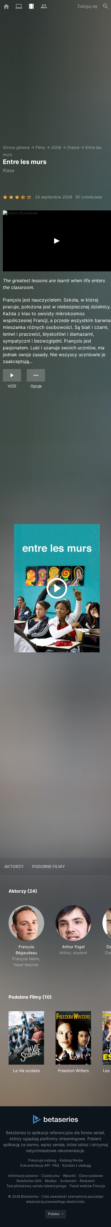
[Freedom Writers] (73, 1038)
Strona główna (16, 147)
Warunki (69, 1175)
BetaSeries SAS (29, 1181)
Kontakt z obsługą (76, 1165)
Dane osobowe (91, 1175)
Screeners (68, 1181)
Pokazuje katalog (42, 1160)
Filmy (40, 147)
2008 (56, 147)
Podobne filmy (48, 866)
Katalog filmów (71, 1160)
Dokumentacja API (35, 1165)
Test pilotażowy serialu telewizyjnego (36, 1186)
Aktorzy (14, 866)
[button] (26, 936)
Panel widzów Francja (87, 1186)
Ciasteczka (50, 1175)
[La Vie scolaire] (26, 1038)
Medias (51, 1181)
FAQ (55, 1165)
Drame (73, 147)
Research (87, 1181)
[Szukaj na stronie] (105, 6)
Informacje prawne (23, 1175)
